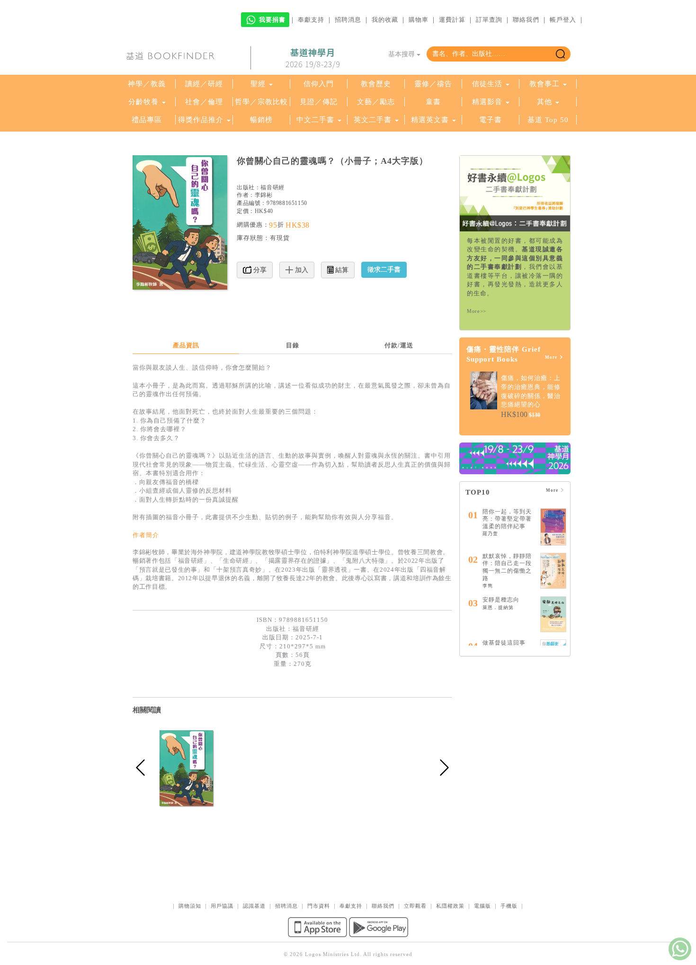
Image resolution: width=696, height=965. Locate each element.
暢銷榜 (261, 120)
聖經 (258, 84)
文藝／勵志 (376, 102)
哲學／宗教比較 (261, 102)
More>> (476, 311)
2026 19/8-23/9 (313, 58)
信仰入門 (318, 84)
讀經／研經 (204, 84)
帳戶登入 (563, 19)
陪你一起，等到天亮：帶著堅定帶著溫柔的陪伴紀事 (507, 519)
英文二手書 (374, 120)
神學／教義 (147, 84)
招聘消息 (348, 19)
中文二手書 (316, 120)
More (552, 357)
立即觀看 (415, 906)
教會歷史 (376, 84)
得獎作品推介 (200, 120)
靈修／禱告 (433, 84)
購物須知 (189, 906)
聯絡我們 (526, 19)
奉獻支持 (311, 19)
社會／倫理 (204, 102)
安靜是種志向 (500, 599)
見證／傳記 (319, 102)
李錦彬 (264, 195)
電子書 (490, 120)
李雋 (487, 585)
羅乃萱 (490, 533)
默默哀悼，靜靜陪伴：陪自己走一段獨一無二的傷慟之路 (507, 567)
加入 (300, 270)
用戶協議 (222, 906)
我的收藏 (385, 19)
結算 (340, 270)
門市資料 (318, 906)
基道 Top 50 (548, 120)
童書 (433, 102)
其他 (544, 102)
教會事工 (544, 84)
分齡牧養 (143, 102)
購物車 (418, 19)
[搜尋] (560, 54)
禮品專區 (147, 120)
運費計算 (452, 19)
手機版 (509, 906)
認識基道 (254, 906)
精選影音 (487, 102)
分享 (259, 270)
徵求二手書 (384, 269)
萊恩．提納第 (498, 607)
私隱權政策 (450, 906)
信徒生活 (487, 84)
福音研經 (272, 187)
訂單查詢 (489, 19)
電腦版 (482, 906)
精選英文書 (431, 120)
